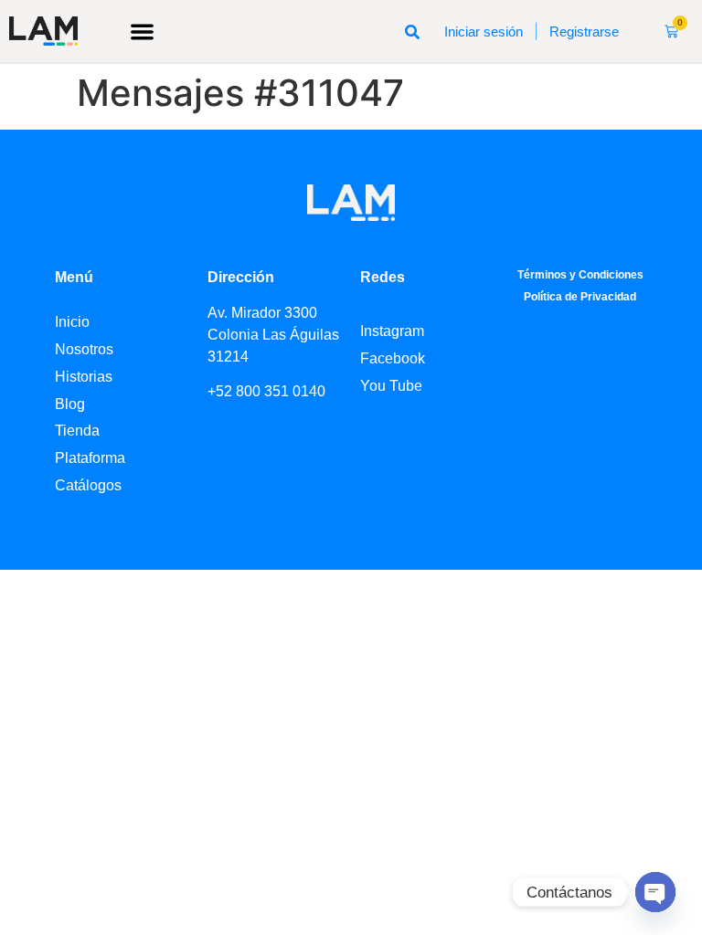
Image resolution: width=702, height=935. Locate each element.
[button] (142, 31)
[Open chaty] (655, 892)
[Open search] (412, 31)
